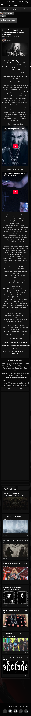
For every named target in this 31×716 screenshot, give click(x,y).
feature (3, 16)
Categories (10, 13)
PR (29, 5)
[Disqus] (15, 414)
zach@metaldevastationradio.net (15, 377)
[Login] (27, 1)
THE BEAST (10, 39)
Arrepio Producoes (16, 63)
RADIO (24, 2)
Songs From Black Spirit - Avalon (15, 61)
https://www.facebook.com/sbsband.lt (15, 342)
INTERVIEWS (11, 2)
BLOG (19, 2)
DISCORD (27, 9)
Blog (5, 13)
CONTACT (23, 5)
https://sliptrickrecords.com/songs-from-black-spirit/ (15, 352)
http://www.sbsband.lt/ (15, 338)
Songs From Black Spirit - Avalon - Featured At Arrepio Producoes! (8, 20)
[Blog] (2, 25)
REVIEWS (15, 5)
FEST (8, 5)
